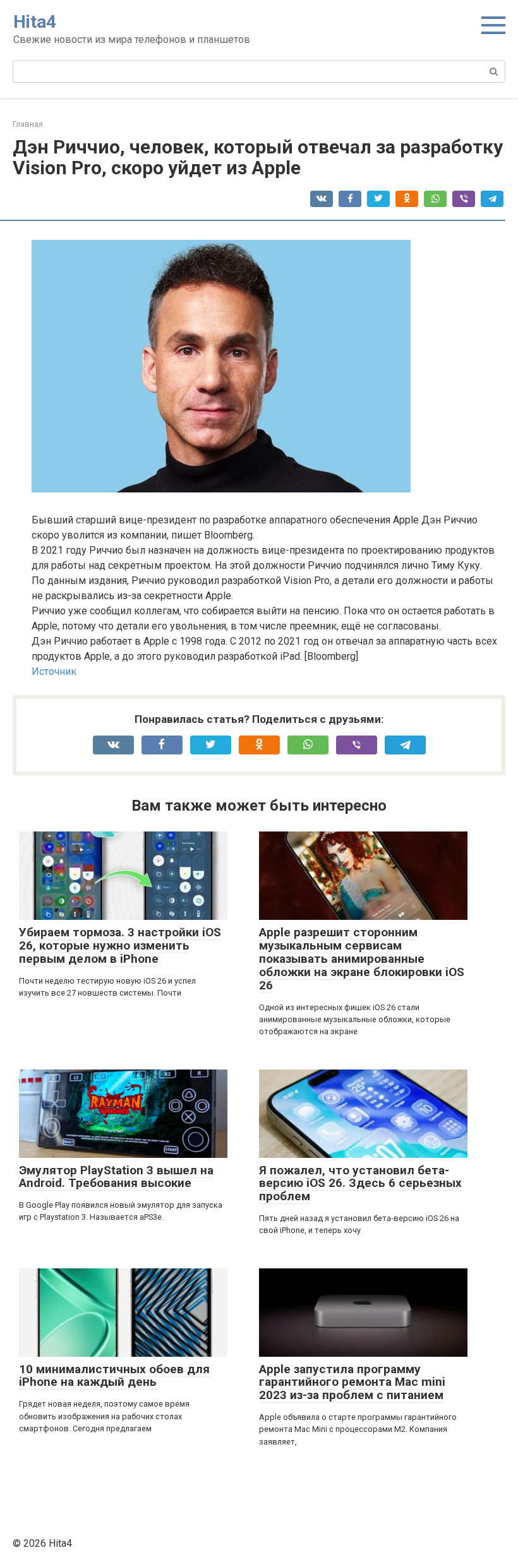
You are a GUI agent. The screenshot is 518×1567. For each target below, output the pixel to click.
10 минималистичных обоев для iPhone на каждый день (114, 1376)
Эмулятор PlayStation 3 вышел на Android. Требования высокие (116, 1177)
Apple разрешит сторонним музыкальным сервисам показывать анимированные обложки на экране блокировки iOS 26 (361, 958)
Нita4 (34, 21)
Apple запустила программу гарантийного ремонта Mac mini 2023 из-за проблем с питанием (352, 1382)
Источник (54, 671)
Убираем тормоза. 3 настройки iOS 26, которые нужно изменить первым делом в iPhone (120, 945)
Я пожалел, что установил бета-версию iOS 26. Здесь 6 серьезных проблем (360, 1183)
